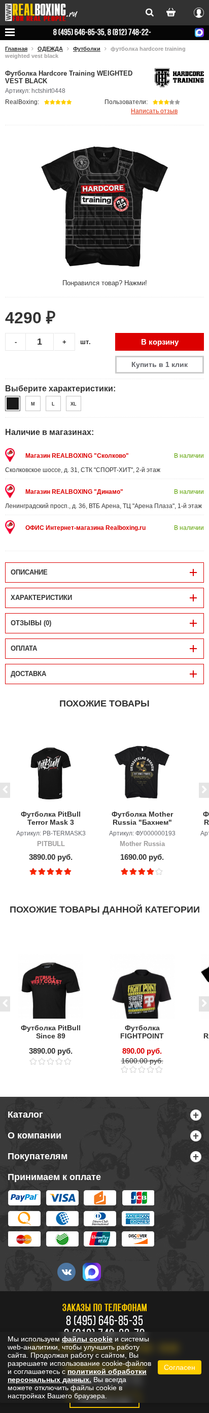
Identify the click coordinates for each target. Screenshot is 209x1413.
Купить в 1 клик (159, 364)
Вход (199, 11)
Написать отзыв (154, 111)
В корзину (160, 342)
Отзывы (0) (31, 623)
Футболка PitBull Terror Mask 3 (51, 818)
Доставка (28, 674)
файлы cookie (87, 1339)
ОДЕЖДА (50, 49)
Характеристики (41, 597)
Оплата (24, 648)
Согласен (179, 1367)
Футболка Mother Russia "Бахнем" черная (142, 818)
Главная (16, 49)
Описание (29, 572)
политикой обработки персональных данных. (77, 1375)
